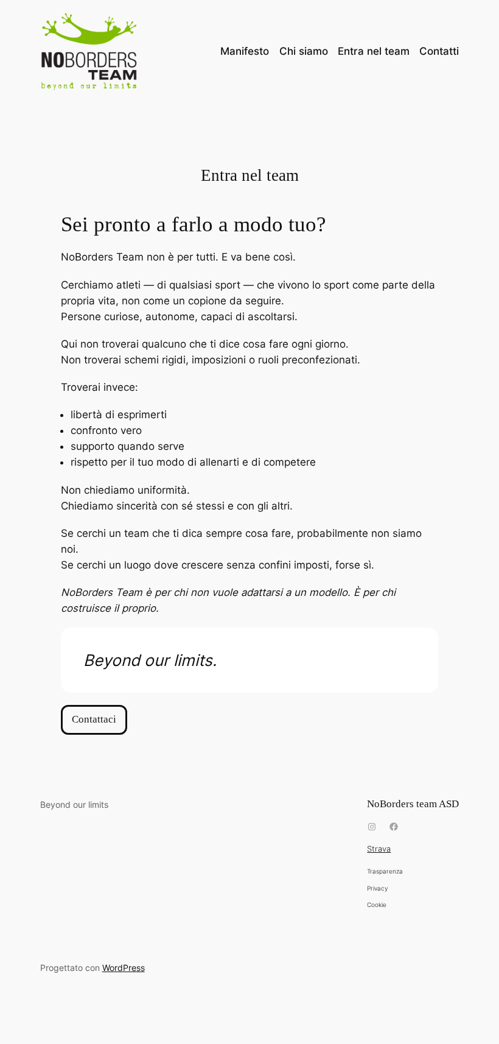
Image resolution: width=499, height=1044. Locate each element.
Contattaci (94, 719)
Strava (379, 848)
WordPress (123, 967)
